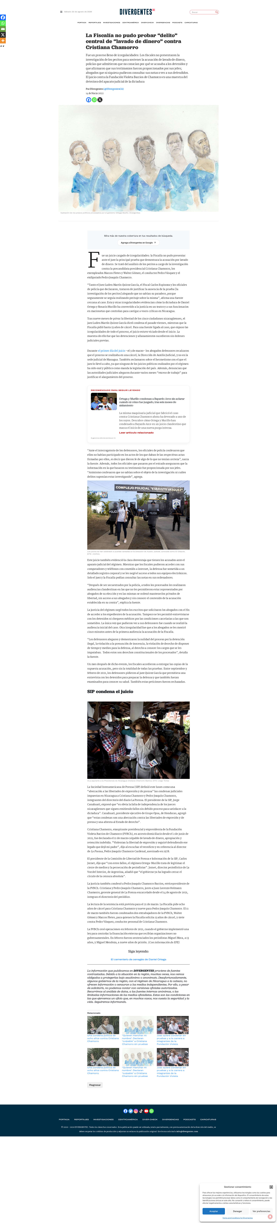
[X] (3, 35)
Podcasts (177, 22)
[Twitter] (130, 1111)
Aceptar (213, 1211)
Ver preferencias (261, 1211)
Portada (81, 22)
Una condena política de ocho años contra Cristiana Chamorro (103, 1038)
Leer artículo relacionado (136, 432)
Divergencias (163, 22)
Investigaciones (111, 22)
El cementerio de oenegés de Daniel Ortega (138, 959)
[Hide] (1, 46)
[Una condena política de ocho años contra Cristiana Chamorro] (103, 1025)
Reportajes (95, 22)
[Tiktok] (141, 1111)
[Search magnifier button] (217, 12)
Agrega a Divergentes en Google (137, 242)
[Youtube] (146, 1111)
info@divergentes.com (187, 1131)
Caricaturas (191, 22)
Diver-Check (147, 22)
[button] (271, 1186)
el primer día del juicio (111, 351)
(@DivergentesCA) (113, 89)
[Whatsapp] (3, 23)
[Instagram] (136, 1111)
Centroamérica (130, 22)
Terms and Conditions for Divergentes (237, 1218)
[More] (3, 40)
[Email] (3, 29)
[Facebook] (3, 17)
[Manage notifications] (270, 1216)
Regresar (95, 1085)
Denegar (237, 1211)
